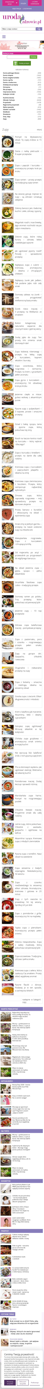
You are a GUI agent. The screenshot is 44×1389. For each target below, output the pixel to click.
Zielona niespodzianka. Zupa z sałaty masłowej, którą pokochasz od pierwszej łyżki (28, 945)
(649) (22, 73)
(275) (22, 116)
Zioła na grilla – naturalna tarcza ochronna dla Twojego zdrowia (20, 1248)
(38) (22, 105)
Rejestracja (16, 9)
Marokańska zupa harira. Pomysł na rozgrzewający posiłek (28, 798)
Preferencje (35, 1383)
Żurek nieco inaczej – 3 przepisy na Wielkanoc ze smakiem (28, 311)
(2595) (22, 112)
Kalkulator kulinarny (22, 69)
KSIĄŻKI (23, 3)
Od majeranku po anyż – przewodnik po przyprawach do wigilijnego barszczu (28, 555)
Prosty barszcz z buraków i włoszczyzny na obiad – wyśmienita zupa (28, 512)
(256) (22, 89)
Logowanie (27, 9)
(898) (22, 119)
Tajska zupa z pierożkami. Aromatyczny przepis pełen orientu (28, 930)
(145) (22, 98)
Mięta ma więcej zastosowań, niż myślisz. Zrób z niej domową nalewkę (20, 1071)
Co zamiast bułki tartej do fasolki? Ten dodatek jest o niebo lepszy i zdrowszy (20, 1270)
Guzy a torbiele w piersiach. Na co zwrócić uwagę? (21, 1097)
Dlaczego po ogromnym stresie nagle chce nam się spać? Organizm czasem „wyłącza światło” (21, 1110)
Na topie (5, 1131)
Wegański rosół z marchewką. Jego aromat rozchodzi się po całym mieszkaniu (28, 225)
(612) (22, 82)
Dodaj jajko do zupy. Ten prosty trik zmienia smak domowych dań (28, 340)
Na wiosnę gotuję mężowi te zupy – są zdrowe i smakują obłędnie (28, 197)
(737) (22, 80)
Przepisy (5, 1231)
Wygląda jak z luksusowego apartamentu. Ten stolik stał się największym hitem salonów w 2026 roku (21, 1060)
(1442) (22, 109)
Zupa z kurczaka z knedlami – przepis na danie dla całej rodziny (28, 455)
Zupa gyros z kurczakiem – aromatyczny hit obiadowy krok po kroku (28, 383)
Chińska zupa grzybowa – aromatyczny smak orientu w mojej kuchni (28, 741)
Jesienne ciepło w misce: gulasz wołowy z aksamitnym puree (28, 397)
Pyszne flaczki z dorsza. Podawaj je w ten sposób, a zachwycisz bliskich (28, 987)
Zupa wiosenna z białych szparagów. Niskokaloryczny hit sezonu (28, 871)
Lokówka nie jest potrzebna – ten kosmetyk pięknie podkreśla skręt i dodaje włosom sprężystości (21, 1199)
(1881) (22, 78)
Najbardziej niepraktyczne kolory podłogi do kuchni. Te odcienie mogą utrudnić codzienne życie (21, 1015)
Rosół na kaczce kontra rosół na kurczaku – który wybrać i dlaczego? (28, 441)
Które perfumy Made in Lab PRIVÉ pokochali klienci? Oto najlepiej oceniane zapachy (21, 1187)
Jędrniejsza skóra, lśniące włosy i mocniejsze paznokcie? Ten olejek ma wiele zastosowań (20, 1210)
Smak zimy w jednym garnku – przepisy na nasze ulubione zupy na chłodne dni (28, 527)
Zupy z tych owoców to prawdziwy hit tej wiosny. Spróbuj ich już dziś (28, 902)
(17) (22, 87)
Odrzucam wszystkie (22, 1383)
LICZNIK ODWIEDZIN (35, 3)
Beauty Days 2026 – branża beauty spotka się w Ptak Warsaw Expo (21, 1087)
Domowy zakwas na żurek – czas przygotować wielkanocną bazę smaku (28, 297)
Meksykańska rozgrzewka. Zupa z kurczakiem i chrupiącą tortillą (28, 541)
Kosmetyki (6, 1181)
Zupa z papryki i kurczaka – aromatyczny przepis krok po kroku (28, 168)
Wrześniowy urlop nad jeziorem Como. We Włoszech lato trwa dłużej (20, 1048)
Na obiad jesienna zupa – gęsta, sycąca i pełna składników (28, 571)
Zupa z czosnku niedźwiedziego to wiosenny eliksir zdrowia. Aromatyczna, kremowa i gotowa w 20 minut (28, 888)
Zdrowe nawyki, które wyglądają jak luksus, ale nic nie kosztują (21, 1159)
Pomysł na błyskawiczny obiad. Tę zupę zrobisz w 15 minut (28, 140)
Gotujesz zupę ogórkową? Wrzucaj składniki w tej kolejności (28, 729)
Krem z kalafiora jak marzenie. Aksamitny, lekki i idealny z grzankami (28, 714)
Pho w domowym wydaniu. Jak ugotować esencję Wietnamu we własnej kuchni (28, 770)
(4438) (22, 100)
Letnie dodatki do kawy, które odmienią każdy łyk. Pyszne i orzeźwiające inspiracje (20, 1304)
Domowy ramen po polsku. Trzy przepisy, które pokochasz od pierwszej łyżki (28, 599)
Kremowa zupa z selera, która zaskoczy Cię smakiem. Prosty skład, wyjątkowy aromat (28, 973)
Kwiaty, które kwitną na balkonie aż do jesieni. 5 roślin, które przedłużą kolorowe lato (20, 1038)
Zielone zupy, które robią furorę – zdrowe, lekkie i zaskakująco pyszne (28, 239)
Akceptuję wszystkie (10, 1383)
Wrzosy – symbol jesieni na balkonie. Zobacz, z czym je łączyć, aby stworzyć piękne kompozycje (21, 1027)
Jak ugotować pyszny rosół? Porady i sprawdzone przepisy (28, 254)
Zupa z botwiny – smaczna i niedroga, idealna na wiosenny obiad (28, 685)
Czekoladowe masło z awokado (18, 1258)
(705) (22, 94)
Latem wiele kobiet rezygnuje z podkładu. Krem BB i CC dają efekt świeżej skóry (21, 1221)
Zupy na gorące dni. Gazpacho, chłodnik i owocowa (28, 656)
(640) (22, 85)
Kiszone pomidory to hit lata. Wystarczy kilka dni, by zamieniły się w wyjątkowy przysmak (21, 1121)
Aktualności (7, 1081)
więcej (39, 129)
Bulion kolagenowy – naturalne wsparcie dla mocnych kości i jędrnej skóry (28, 326)
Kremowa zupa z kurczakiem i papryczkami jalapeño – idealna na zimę (28, 470)
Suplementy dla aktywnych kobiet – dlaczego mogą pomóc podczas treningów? (21, 1148)
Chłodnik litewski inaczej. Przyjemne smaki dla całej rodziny (28, 812)
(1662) (22, 75)
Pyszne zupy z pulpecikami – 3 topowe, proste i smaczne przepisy (28, 411)
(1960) (22, 92)
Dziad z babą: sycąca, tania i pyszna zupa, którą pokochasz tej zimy (28, 427)
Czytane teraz (7, 1314)
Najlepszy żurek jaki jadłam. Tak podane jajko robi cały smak (28, 283)
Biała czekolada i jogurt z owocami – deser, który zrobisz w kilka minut (20, 1281)
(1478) (22, 102)
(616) (22, 107)
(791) (22, 114)
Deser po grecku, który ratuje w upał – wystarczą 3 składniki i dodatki (20, 1292)
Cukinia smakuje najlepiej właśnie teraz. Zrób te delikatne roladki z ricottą (20, 1237)
